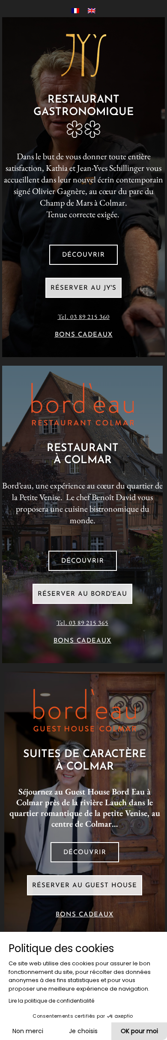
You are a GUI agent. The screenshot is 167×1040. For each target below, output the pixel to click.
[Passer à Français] (75, 10)
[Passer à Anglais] (92, 10)
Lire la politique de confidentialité (51, 1000)
